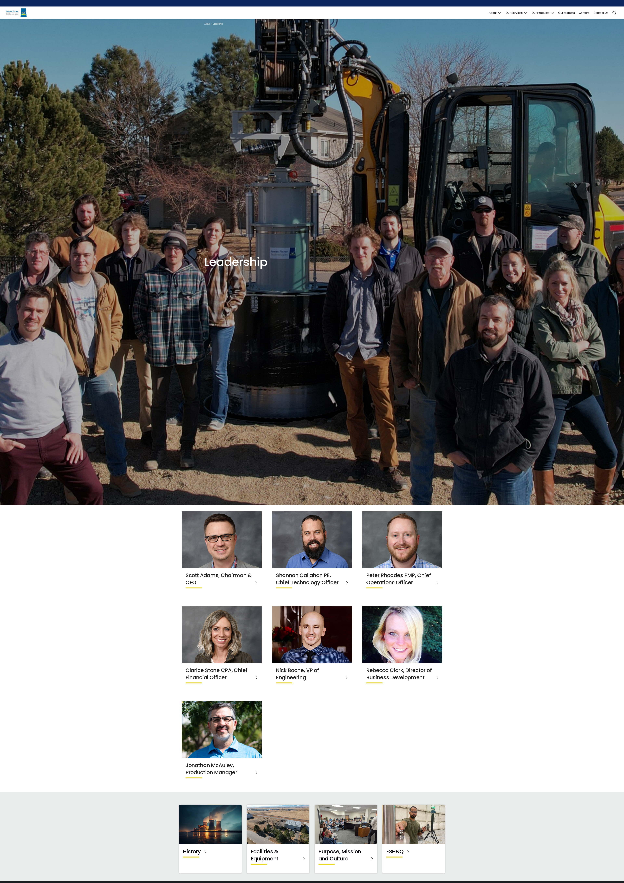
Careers (584, 12)
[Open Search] (614, 12)
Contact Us (600, 12)
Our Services (514, 12)
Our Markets (566, 12)
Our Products (540, 12)
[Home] (16, 12)
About (493, 12)
